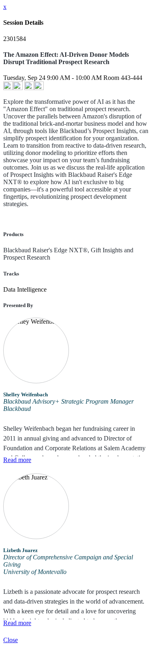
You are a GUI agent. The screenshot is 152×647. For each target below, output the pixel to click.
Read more (17, 459)
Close (10, 639)
